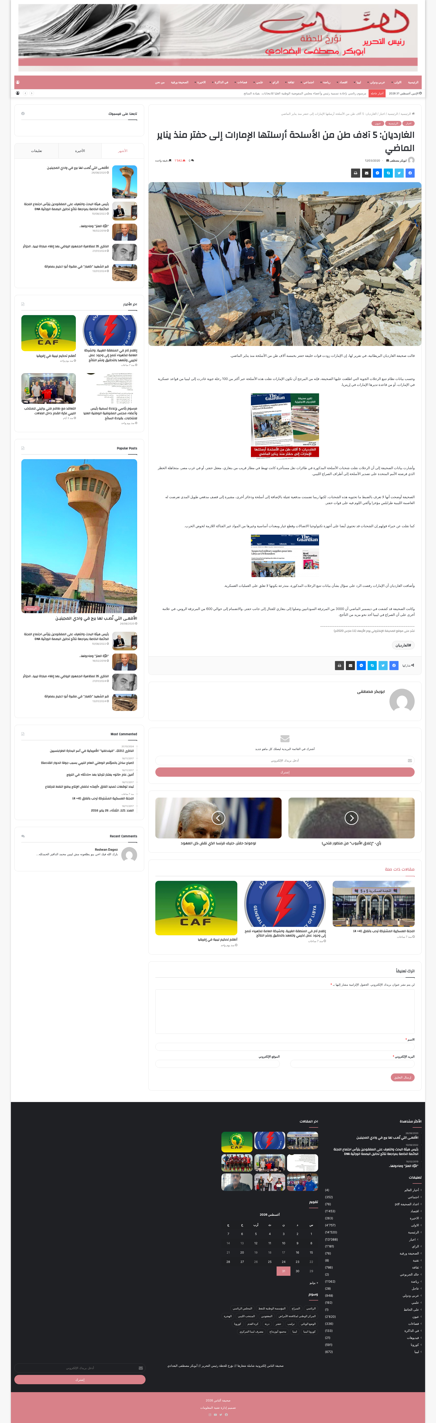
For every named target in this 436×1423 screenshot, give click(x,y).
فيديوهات (413, 1338)
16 (297, 1252)
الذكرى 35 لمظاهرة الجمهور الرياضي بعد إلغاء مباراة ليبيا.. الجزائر (66, 246)
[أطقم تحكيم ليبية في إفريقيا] (196, 908)
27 (242, 1262)
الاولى (397, 82)
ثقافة (291, 82)
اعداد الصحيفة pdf (407, 1204)
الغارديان (402, 645)
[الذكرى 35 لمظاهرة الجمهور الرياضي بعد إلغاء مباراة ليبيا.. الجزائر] (124, 252)
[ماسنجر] (377, 173)
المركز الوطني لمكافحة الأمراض (297, 1316)
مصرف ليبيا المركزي (251, 1331)
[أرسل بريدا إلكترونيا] (387, 160)
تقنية (416, 1260)
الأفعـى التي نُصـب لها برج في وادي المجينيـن (78, 168)
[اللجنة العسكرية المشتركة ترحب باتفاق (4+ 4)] (374, 904)
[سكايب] (388, 173)
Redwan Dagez (106, 849)
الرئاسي (311, 1308)
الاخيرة (201, 82)
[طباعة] (355, 173)
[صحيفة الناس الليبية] (218, 38)
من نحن (160, 82)
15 (311, 1252)
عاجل (415, 1288)
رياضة (326, 82)
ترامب (291, 1323)
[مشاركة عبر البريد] (366, 173)
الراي (275, 82)
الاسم (410, 1039)
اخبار (382, 113)
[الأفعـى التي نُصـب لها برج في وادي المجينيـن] (124, 181)
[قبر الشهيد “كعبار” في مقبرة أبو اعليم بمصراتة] (124, 272)
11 (269, 1243)
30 (297, 1271)
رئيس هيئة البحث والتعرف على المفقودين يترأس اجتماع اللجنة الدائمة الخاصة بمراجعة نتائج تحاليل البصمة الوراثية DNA (66, 206)
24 (283, 1262)
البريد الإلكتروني (404, 1056)
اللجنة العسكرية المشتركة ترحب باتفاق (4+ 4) (384, 931)
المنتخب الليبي (246, 1316)
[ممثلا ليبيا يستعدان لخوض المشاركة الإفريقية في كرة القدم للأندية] (237, 1163)
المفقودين (266, 1316)
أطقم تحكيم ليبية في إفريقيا (217, 940)
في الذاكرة (221, 82)
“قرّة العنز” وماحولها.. (94, 226)
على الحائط (411, 1309)
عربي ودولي (377, 82)
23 (297, 1262)
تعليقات (36, 151)
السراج (296, 1308)
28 (228, 1262)
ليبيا (359, 82)
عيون (378, 123)
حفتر (278, 1323)
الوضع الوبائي (308, 1323)
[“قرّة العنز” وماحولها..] (124, 232)
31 (283, 1271)
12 (256, 1243)
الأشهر (122, 151)
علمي (259, 82)
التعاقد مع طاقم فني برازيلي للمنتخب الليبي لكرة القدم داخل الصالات (323, 93)
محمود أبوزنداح (278, 1331)
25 (270, 1262)
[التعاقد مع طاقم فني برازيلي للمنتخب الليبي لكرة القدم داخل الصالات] (48, 388)
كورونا (415, 1345)
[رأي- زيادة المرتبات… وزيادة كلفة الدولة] (237, 1182)
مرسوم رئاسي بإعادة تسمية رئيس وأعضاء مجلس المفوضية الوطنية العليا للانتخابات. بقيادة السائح (110, 413)
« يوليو (314, 1282)
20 (242, 1252)
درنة (267, 1323)
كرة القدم (253, 1323)
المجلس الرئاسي (242, 1308)
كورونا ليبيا (309, 1331)
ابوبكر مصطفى (398, 160)
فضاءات (242, 82)
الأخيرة (80, 151)
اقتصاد (343, 82)
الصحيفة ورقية (179, 82)
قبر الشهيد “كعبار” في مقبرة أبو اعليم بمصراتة (77, 266)
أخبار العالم (411, 1190)
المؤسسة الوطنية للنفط (271, 1308)
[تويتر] (399, 173)
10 (283, 1243)
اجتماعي (308, 82)
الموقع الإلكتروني (269, 1056)
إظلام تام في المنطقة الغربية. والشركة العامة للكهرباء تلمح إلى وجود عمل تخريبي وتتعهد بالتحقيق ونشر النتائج (285, 933)
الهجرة (228, 1316)
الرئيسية (413, 82)
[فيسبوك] (410, 173)
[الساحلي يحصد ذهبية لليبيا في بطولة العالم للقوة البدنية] (269, 1182)
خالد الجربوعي (409, 1274)
